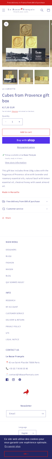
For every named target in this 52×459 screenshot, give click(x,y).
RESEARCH (10, 300)
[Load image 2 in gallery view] (26, 77)
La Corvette (8, 89)
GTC (8, 333)
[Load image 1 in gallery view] (10, 77)
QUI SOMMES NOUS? (15, 282)
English (25, 433)
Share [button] (8, 218)
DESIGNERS (11, 249)
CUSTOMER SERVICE (15, 313)
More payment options (26, 147)
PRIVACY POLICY (13, 326)
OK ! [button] (26, 454)
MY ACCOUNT (12, 307)
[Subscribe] (42, 413)
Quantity (5, 116)
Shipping (15, 111)
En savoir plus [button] (12, 446)
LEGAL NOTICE (12, 339)
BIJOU (9, 256)
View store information (15, 162)
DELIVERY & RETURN (15, 320)
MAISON (9, 269)
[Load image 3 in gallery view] (42, 77)
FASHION (10, 262)
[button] (3, 10)
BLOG (8, 275)
